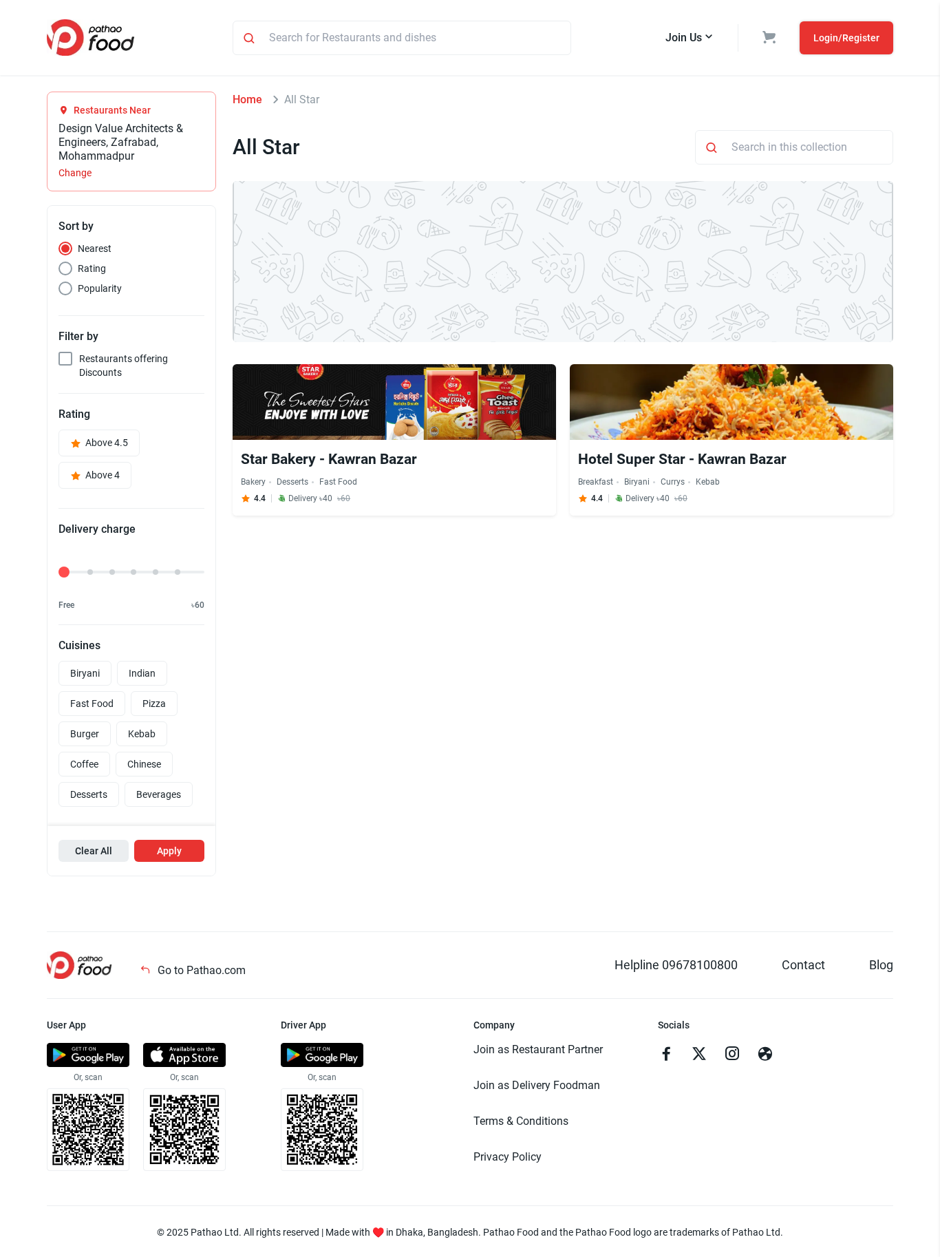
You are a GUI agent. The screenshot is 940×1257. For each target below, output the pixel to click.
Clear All (93, 850)
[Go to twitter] (699, 1055)
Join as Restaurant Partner (538, 1049)
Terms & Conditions (520, 1121)
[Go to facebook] (666, 1055)
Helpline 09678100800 (676, 965)
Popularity (100, 288)
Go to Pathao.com (200, 970)
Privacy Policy (507, 1156)
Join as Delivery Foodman (536, 1085)
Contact (803, 965)
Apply (169, 850)
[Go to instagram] (732, 1055)
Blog (881, 965)
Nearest (94, 248)
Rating (92, 268)
